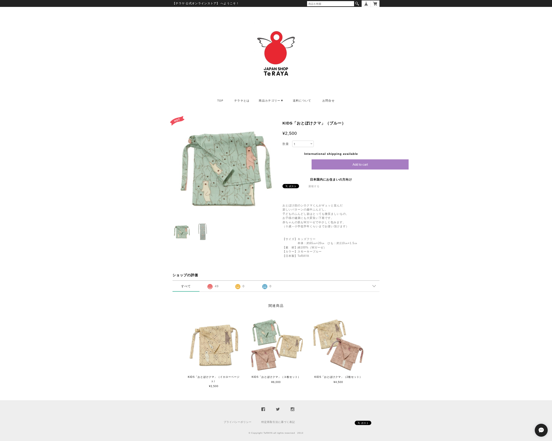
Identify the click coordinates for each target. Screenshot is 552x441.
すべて (186, 286)
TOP (220, 100)
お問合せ (328, 100)
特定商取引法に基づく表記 (278, 422)
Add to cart (360, 164)
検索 (357, 3)
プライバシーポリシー (238, 422)
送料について (302, 100)
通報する (314, 186)
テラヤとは (242, 100)
